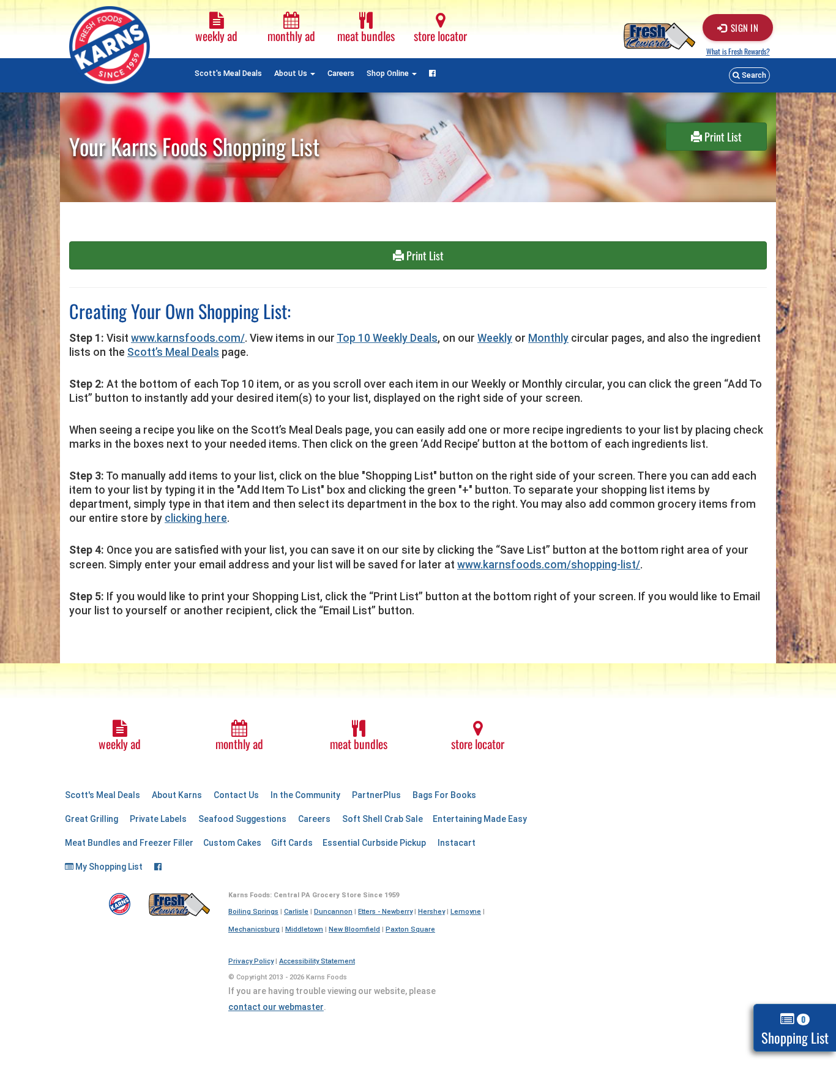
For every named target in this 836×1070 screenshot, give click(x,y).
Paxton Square (410, 929)
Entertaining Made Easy (480, 819)
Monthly (548, 338)
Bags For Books (444, 795)
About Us (291, 73)
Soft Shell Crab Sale (382, 819)
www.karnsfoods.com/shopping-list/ (548, 565)
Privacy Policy (251, 961)
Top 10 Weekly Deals (387, 338)
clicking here (196, 518)
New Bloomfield (354, 929)
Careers (340, 73)
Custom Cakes (232, 843)
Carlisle (296, 912)
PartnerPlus (376, 795)
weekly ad (216, 36)
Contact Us (236, 795)
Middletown (304, 929)
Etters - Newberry (385, 912)
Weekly (494, 338)
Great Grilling (91, 819)
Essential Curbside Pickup (374, 843)
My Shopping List (108, 867)
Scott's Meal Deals (228, 73)
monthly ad (291, 36)
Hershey (431, 912)
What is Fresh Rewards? (738, 51)
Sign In (745, 27)
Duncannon (333, 912)
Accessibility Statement (317, 961)
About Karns (177, 795)
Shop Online (389, 73)
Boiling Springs (253, 912)
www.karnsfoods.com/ (188, 338)
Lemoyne (465, 912)
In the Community (305, 795)
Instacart (457, 843)
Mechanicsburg (254, 929)
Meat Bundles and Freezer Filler (129, 843)
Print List (722, 137)
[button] (749, 75)
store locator (440, 36)
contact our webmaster (276, 1007)
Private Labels (158, 819)
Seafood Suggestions (242, 819)
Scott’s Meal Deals (173, 352)
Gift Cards (292, 843)
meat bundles (366, 36)
